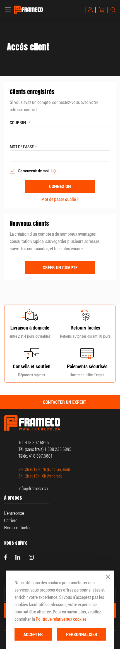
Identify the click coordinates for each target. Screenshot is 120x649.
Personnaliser (81, 634)
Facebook (5, 557)
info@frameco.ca (33, 488)
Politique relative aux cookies (61, 619)
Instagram (31, 557)
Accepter (33, 634)
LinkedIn (17, 557)
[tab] (60, 402)
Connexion (91, 10)
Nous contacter (17, 528)
